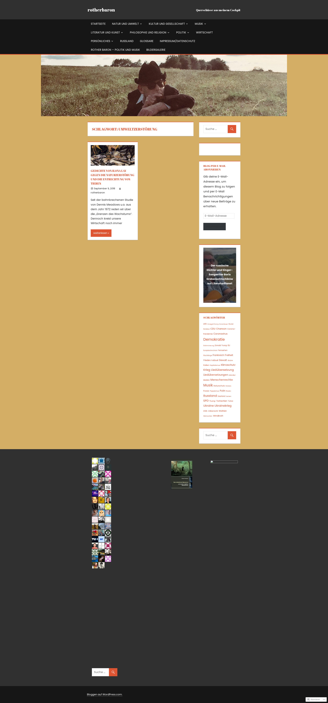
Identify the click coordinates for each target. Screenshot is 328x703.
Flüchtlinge (207, 355)
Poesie (206, 391)
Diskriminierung (208, 346)
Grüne (230, 360)
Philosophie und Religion (148, 32)
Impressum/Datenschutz (177, 41)
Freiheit (229, 355)
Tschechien (221, 401)
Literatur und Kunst (105, 32)
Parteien (228, 386)
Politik (181, 32)
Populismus (214, 391)
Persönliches (100, 41)
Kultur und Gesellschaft (167, 24)
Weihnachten (207, 416)
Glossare (146, 41)
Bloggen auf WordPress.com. (104, 694)
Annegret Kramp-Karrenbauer (217, 324)
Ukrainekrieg (223, 406)
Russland (127, 41)
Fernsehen (222, 350)
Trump (212, 401)
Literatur (232, 375)
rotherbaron (101, 10)
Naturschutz (219, 385)
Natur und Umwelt (125, 24)
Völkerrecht (213, 411)
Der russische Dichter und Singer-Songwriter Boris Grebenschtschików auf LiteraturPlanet (219, 274)
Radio (228, 391)
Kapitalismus (215, 365)
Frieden (207, 360)
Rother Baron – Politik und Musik (115, 50)
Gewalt (223, 360)
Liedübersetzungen (215, 375)
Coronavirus (220, 333)
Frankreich (218, 355)
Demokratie (214, 339)
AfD (205, 323)
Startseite (98, 24)
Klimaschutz (228, 365)
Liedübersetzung (222, 370)
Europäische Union (210, 350)
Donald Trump (221, 345)
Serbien (228, 396)
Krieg (206, 370)
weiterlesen (100, 233)
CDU (212, 328)
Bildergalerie (155, 50)
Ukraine (208, 406)
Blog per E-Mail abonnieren (214, 167)
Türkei (230, 401)
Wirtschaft (204, 32)
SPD (206, 401)
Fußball (214, 360)
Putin (222, 390)
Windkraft (218, 415)
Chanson (221, 328)
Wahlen (223, 410)
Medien (206, 380)
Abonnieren (214, 226)
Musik (199, 24)
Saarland (221, 396)
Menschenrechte (221, 380)
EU (229, 345)
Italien (206, 365)
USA (205, 410)
